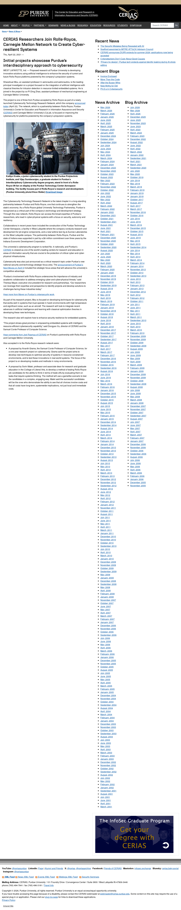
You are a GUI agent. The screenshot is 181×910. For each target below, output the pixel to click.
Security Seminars (90, 876)
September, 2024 (108, 142)
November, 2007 (108, 600)
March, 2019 (106, 301)
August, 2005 (106, 669)
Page (40, 868)
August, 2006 (136, 457)
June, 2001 (105, 800)
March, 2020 (106, 266)
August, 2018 (106, 317)
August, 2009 (136, 348)
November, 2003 (108, 727)
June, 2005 (105, 676)
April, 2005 (105, 682)
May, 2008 (105, 587)
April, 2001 (105, 803)
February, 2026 (107, 113)
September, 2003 (108, 733)
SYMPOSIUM (136, 25)
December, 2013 (108, 447)
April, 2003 (105, 749)
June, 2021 (105, 228)
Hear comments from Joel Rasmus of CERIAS (25, 334)
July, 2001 (105, 797)
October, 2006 (107, 631)
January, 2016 (107, 390)
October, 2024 (107, 139)
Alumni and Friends (54, 868)
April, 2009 (135, 361)
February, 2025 (107, 129)
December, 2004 (108, 695)
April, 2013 (105, 469)
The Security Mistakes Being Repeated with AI (122, 46)
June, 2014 (105, 431)
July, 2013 (105, 463)
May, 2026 (105, 107)
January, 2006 (107, 657)
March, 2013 (106, 472)
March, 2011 (106, 530)
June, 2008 (135, 393)
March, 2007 (106, 615)
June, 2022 (105, 196)
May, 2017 (105, 345)
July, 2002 (105, 778)
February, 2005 (107, 689)
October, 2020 (107, 244)
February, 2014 (107, 441)
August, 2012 (106, 488)
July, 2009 (135, 352)
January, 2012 (107, 504)
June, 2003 (105, 743)
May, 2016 (105, 380)
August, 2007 (136, 418)
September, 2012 (108, 485)
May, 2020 (105, 259)
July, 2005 (105, 673)
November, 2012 (108, 482)
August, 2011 (106, 514)
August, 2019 (106, 288)
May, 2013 (105, 466)
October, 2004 (107, 701)
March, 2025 (106, 126)
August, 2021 (106, 224)
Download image (54, 191)
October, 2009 (107, 568)
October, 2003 (107, 730)
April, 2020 (105, 263)
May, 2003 (105, 746)
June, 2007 (105, 606)
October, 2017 (107, 336)
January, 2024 (107, 164)
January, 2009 (107, 577)
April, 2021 (105, 231)
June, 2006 (105, 641)
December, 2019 (108, 275)
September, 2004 (108, 704)
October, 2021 (107, 218)
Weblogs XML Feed (68, 876)
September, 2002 (108, 771)
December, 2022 (138, 139)
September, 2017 (108, 339)
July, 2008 (135, 390)
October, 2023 (107, 174)
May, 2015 (105, 412)
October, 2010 (107, 542)
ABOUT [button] (14, 25)
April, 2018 (105, 323)
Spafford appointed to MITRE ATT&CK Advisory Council (126, 49)
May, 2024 (105, 151)
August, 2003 (106, 736)
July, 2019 (135, 180)
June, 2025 (105, 120)
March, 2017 (106, 352)
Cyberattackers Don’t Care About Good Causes (122, 58)
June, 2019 (105, 291)
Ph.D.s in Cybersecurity (111, 88)
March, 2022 (106, 205)
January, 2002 (107, 787)
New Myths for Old (109, 85)
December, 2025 (138, 116)
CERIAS (8, 112)
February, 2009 (137, 368)
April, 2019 (105, 298)
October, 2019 (107, 282)
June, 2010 (135, 323)
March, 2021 (136, 164)
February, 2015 (107, 415)
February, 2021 (107, 234)
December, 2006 (108, 625)
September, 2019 (108, 285)
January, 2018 (107, 326)
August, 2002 (106, 774)
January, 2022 (107, 212)
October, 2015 (107, 399)
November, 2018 (108, 310)
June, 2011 (105, 520)
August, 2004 (106, 708)
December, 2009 (108, 561)
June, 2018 (105, 320)
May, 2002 (105, 781)
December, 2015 (108, 393)
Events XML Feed (46, 876)
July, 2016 (105, 374)
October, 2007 (107, 603)
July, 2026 (135, 107)
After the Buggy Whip (110, 82)
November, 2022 (108, 186)
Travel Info (49, 885)
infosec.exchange (142, 868)
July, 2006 (105, 638)
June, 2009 (135, 355)
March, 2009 (136, 364)
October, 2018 (107, 313)
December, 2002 (108, 762)
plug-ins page (51, 896)
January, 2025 (107, 132)
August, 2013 (106, 460)
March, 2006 (106, 650)
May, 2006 (105, 644)
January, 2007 (107, 622)
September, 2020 (108, 247)
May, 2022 (105, 199)
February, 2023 (107, 183)
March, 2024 (106, 158)
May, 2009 (105, 574)
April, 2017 (105, 348)
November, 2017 (108, 333)
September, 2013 (108, 457)
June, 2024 (105, 148)
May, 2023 (105, 180)
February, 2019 (107, 304)
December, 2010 (108, 536)
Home (4, 31)
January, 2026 (107, 116)
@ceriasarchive (83, 868)
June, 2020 (105, 256)
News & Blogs (14, 31)
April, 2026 (135, 113)
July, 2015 (105, 406)
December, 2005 (108, 660)
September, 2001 (108, 790)
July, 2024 (105, 145)
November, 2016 (108, 361)
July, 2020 (105, 253)
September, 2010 (108, 546)
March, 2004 (106, 714)
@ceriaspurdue (19, 868)
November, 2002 (108, 765)
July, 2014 (135, 250)
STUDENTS (122, 25)
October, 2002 (107, 768)
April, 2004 (105, 711)
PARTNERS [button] (39, 25)
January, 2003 (107, 758)
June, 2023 (135, 126)
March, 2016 (106, 383)
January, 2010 (107, 558)
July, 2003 (105, 739)
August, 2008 (136, 387)
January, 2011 (107, 533)
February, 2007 (107, 619)
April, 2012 (105, 498)
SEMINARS (53, 25)
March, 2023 (136, 132)
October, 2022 (107, 190)
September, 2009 (108, 571)
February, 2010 (137, 333)
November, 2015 (108, 396)
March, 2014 (106, 437)
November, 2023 (108, 170)
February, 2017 (107, 355)
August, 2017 (106, 342)
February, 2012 (107, 501)
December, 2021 (108, 215)
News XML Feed (25, 876)
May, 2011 (105, 523)
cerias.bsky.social (170, 868)
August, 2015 (106, 402)
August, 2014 (106, 428)
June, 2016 (105, 377)
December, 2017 (108, 329)
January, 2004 (107, 720)
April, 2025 (105, 123)
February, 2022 (107, 209)
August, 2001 (106, 793)
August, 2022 (136, 142)
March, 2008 (136, 399)
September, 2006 (108, 635)
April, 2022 (105, 202)
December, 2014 (108, 422)
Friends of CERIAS (113, 868)
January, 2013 (137, 288)
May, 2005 (105, 679)
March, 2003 (106, 752)
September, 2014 (108, 425)
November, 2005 (108, 663)
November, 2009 (108, 565)
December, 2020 (108, 237)
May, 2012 (105, 495)
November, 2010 (108, 539)
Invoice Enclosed (108, 76)
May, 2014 (135, 253)
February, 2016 (107, 387)
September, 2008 (108, 584)
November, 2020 (108, 240)
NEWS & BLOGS (68, 25)
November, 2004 (108, 698)
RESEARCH (82, 25)
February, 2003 (107, 755)
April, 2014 (105, 434)
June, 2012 (105, 491)
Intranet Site (8, 906)
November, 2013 (108, 450)
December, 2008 (108, 580)
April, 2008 (105, 590)
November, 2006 (108, 628)
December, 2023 (108, 167)
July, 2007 (135, 422)
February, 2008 (107, 593)
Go (176, 25)
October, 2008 (136, 380)
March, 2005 (106, 685)
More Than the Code (110, 79)
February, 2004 (107, 717)
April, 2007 (105, 612)
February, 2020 (107, 269)
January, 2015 (107, 418)
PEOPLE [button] (26, 25)
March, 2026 (106, 110)
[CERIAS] (128, 13)
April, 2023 (135, 129)
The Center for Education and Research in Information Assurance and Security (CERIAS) (76, 13)
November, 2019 (108, 279)
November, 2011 (108, 507)
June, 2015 (105, 409)
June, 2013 (135, 279)
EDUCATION (95, 25)
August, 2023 (106, 177)
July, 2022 (105, 193)
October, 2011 (107, 511)
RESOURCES (109, 25)
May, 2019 (105, 294)
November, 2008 (138, 377)
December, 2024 (108, 135)
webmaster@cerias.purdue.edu (115, 893)
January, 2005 (107, 692)
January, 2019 (107, 307)
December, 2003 (108, 724)
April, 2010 (105, 552)
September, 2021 (108, 221)
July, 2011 (105, 517)
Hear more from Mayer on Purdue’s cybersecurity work (28, 294)
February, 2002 (107, 784)
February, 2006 (107, 654)
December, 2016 (108, 358)
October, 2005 (107, 666)
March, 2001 (106, 806)
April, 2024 (105, 155)
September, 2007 (138, 415)
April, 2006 (105, 647)
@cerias (71, 868)
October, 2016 (107, 364)
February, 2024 (107, 161)
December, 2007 (138, 406)
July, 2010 (105, 549)
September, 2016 (108, 368)
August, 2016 (106, 371)
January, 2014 (107, 444)
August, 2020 (106, 250)
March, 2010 (106, 555)
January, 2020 (107, 272)
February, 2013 (107, 476)
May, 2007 (105, 609)
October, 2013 (107, 453)
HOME (6, 25)
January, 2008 (107, 596)
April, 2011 (105, 526)
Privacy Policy (8, 900)
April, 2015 (135, 244)
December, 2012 (108, 479)
